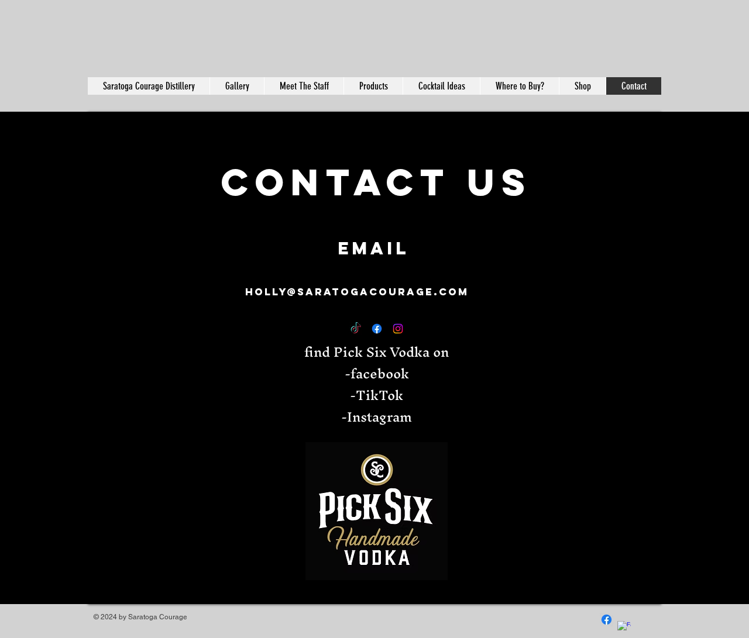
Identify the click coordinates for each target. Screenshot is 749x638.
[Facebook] (376, 328)
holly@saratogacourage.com (357, 291)
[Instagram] (397, 328)
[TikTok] (355, 328)
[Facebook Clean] (624, 627)
